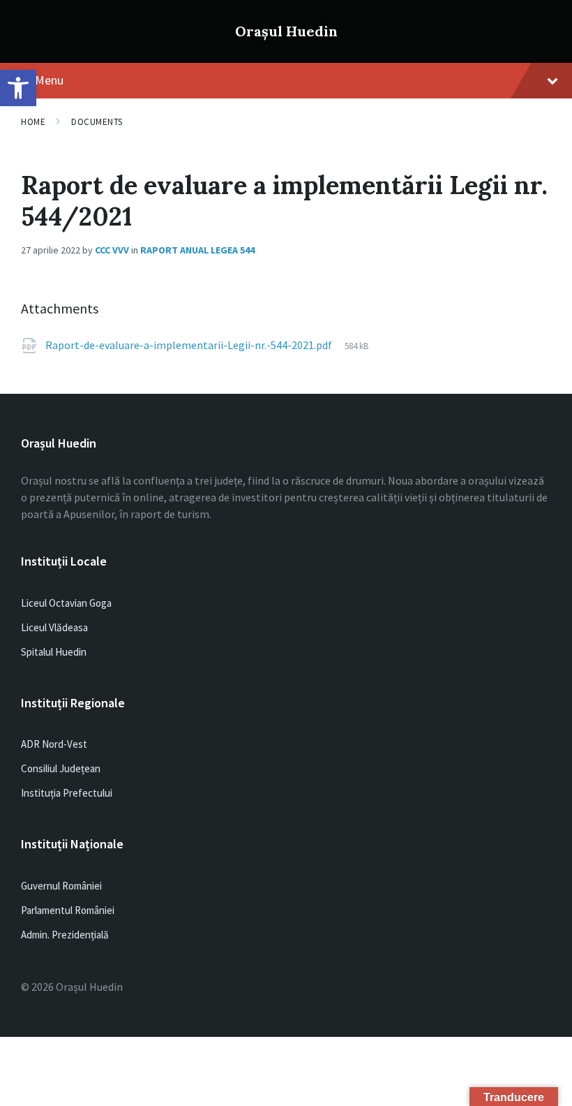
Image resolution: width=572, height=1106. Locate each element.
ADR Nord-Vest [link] (54, 744)
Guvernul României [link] (61, 885)
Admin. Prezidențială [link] (65, 934)
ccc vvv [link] (112, 250)
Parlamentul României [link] (67, 910)
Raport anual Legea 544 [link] (197, 250)
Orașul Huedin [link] (286, 31)
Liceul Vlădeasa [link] (54, 627)
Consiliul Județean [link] (60, 768)
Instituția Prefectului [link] (66, 792)
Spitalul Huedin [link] (53, 651)
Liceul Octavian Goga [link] (66, 603)
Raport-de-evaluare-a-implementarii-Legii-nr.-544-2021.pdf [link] (189, 345)
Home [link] (33, 122)
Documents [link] (97, 122)
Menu (49, 80)
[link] (18, 88)
